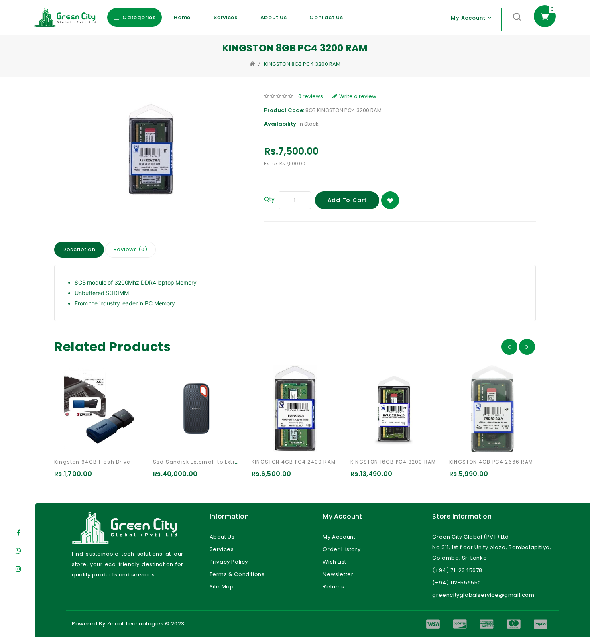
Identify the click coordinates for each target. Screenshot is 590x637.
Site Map (222, 586)
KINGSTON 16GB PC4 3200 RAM (393, 461)
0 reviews (310, 96)
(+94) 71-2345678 (457, 570)
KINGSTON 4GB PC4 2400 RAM (294, 461)
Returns (333, 586)
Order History (341, 549)
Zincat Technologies (135, 623)
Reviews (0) (131, 249)
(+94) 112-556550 (456, 582)
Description (79, 249)
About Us (273, 17)
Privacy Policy (229, 562)
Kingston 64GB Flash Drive (92, 461)
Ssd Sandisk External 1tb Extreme (200, 461)
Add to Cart (347, 200)
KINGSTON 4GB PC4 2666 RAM (491, 461)
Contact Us (326, 17)
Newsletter (338, 574)
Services (226, 17)
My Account (339, 537)
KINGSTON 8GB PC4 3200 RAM (302, 64)
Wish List (334, 562)
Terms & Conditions (237, 574)
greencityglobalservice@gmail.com (483, 595)
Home (182, 17)
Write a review (357, 96)
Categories (138, 17)
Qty (269, 199)
